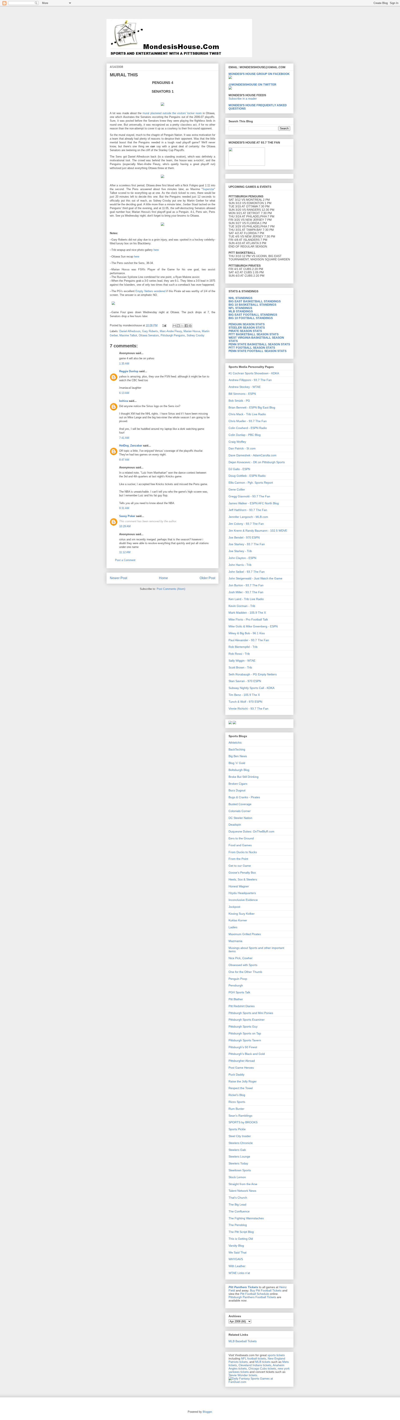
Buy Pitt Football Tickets (265, 1290)
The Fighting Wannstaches (246, 1218)
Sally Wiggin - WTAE (242, 660)
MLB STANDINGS (241, 311)
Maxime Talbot (128, 335)
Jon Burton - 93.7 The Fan (246, 585)
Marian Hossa (192, 331)
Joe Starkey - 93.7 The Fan (247, 544)
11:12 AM (124, 552)
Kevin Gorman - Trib (242, 606)
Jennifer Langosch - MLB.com (248, 516)
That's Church (238, 1197)
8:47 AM (124, 459)
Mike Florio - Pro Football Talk (248, 619)
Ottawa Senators (149, 335)
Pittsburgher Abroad (242, 1060)
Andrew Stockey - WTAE (245, 386)
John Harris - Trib (240, 564)
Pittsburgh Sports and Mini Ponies (251, 1013)
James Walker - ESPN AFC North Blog (254, 503)
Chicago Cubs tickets (262, 1368)
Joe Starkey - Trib (240, 551)
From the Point (238, 858)
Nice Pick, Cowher (240, 958)
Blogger (207, 1411)
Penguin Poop (238, 978)
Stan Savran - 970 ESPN (245, 681)
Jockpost (234, 906)
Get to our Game (240, 865)
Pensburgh (236, 985)
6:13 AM (124, 393)
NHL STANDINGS (240, 298)
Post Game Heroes (241, 1067)
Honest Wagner (239, 886)
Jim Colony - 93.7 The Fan (246, 523)
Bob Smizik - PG (239, 400)
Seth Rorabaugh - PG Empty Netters (253, 674)
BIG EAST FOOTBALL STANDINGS (253, 314)
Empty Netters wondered (150, 291)
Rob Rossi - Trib (239, 653)
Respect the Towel (241, 1088)
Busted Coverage (240, 804)
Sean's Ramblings (240, 1115)
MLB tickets (262, 1361)
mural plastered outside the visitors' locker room (171, 113)
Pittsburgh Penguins (173, 335)
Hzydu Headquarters (242, 893)
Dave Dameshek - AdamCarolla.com (252, 455)
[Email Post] (164, 325)
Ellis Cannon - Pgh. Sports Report (251, 482)
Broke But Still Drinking (244, 776)
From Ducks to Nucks (243, 852)
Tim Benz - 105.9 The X (244, 694)
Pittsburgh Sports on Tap (245, 1033)
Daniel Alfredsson (129, 331)
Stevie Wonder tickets (243, 1375)
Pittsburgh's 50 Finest (243, 1047)
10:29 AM (125, 526)
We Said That (237, 1252)
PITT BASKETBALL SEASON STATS (254, 334)
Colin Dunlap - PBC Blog (245, 434)
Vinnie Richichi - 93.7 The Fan (248, 708)
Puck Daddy (236, 1074)
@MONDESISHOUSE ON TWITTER (252, 84)
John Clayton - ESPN (242, 558)
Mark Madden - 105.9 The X (247, 612)
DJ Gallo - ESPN (239, 469)
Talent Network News (242, 1190)
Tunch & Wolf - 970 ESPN (245, 701)
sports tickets (276, 1355)
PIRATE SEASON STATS (245, 331)
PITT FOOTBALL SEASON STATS (252, 347)
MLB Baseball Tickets (243, 1341)
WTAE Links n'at (239, 1273)
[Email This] (174, 326)
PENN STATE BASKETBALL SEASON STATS (259, 344)
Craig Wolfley (237, 441)
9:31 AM (124, 508)
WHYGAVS (236, 1259)
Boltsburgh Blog (239, 770)
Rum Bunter (236, 1108)
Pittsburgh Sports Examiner (247, 1019)
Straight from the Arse (243, 1184)
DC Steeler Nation (240, 818)
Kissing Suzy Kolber (242, 913)
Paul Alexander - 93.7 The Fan (249, 640)
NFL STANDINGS (240, 308)
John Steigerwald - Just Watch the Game (255, 578)
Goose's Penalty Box (242, 872)
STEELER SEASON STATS (247, 327)
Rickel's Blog (237, 1095)
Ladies (233, 927)
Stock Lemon (237, 1177)
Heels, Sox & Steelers (243, 879)
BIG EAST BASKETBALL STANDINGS (255, 301)
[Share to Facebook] (186, 326)
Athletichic (235, 742)
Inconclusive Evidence (243, 900)
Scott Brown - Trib (240, 667)
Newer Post (118, 578)
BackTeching (237, 749)
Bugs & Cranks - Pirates (244, 797)
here (156, 249)
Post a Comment (125, 560)
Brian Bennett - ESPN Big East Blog (252, 407)
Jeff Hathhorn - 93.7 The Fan (248, 510)
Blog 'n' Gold (237, 763)
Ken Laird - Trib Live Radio (246, 599)
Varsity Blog (236, 1245)
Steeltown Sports (240, 1170)
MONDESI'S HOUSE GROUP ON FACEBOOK (259, 74)
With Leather (237, 1266)
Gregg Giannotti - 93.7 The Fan (249, 496)
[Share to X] (182, 326)
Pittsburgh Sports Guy (243, 1026)
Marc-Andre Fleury (171, 331)
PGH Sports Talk (239, 992)
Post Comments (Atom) (171, 588)
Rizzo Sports (237, 1101)
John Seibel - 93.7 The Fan (247, 571)
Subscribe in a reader (243, 98)
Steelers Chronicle (241, 1143)
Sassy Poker (127, 516)
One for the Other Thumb (245, 972)
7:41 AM (124, 437)
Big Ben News (238, 756)
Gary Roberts (150, 331)
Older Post (207, 578)
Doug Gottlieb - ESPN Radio (247, 475)
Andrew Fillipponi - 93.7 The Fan (250, 380)
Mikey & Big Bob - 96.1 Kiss (247, 633)
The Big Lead (237, 1204)
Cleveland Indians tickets (255, 1365)
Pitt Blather (236, 999)
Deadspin (235, 824)
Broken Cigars (238, 783)
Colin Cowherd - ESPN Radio (248, 428)
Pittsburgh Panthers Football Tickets (252, 1297)
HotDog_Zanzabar (130, 445)
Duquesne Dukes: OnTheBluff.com (251, 831)
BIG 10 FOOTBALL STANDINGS (251, 318)
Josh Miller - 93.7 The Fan (246, 592)
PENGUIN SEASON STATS (247, 324)
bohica (123, 400)
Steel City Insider (240, 1136)
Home (163, 578)
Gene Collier (237, 489)
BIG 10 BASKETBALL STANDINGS (252, 304)
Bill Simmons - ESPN (242, 393)
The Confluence (239, 1211)
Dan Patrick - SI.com (242, 448)
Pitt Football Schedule (254, 1293)
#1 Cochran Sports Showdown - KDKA (254, 373)
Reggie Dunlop (128, 371)
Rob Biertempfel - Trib (243, 646)
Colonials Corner (240, 811)
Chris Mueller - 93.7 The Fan (248, 421)
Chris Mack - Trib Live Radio (247, 414)
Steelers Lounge (239, 1156)
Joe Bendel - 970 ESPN (244, 537)
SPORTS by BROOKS (243, 1122)
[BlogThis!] (178, 326)
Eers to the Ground (241, 838)
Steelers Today (238, 1163)
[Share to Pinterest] (190, 326)
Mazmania (235, 941)
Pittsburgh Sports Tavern (245, 1040)
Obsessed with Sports (243, 965)
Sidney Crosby (195, 335)
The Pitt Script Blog (241, 1231)
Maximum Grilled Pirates (245, 934)
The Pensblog (238, 1225)
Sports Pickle (237, 1129)
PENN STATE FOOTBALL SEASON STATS (257, 351)
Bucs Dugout (237, 790)
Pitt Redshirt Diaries (242, 1006)
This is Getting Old (241, 1238)
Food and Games (240, 845)
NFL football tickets (253, 1358)
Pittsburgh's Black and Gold (247, 1054)
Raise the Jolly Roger (243, 1081)
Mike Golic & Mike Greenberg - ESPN (253, 626)
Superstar (208, 189)
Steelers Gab (237, 1149)
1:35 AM (124, 363)
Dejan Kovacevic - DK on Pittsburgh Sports (257, 462)
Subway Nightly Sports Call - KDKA (251, 688)
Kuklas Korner (238, 920)
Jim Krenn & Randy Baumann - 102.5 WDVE (258, 530)
